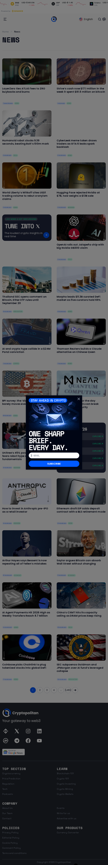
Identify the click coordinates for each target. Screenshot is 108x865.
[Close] (78, 398)
